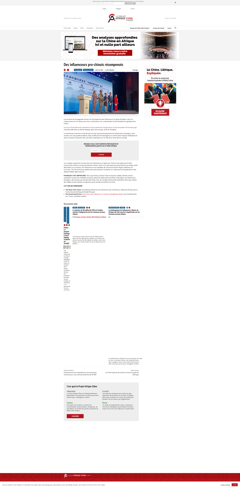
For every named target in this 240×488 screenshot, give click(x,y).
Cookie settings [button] (225, 485)
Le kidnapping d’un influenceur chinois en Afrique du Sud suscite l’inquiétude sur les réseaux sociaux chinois (124, 212)
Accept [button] (235, 485)
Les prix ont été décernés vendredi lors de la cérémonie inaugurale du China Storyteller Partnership (99, 127)
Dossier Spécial (100, 28)
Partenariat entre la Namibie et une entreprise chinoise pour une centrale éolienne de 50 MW (80, 373)
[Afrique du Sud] (127, 207)
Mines (74, 207)
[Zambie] (89, 207)
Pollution (81, 207)
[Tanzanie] (69, 225)
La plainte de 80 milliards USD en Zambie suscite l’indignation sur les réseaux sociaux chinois (89, 212)
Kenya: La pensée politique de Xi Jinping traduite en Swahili (67, 235)
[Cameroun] (65, 70)
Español (133, 9)
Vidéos (82, 28)
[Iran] (71, 70)
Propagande (78, 70)
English (104, 9)
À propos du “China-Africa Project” (140, 28)
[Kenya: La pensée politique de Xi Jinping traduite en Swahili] (67, 247)
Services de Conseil (158, 28)
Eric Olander (110, 70)
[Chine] (68, 70)
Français (118, 9)
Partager (135, 70)
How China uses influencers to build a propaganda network (103, 194)
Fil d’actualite (67, 28)
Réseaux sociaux (88, 70)
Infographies (90, 28)
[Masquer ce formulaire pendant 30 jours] (175, 2)
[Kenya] (67, 225)
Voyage (122, 207)
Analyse (76, 28)
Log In (169, 28)
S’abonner (75, 416)
